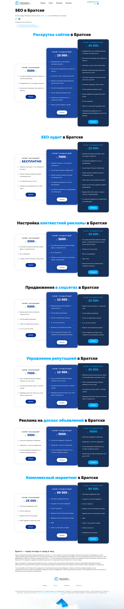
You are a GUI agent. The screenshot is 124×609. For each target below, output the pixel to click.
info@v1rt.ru (44, 16)
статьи (62, 594)
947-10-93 (93, 2)
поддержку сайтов (57, 593)
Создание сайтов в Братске (27, 25)
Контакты (69, 3)
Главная (42, 3)
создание (40, 593)
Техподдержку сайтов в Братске (29, 27)
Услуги (51, 3)
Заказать (30, 96)
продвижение (47, 593)
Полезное (59, 3)
